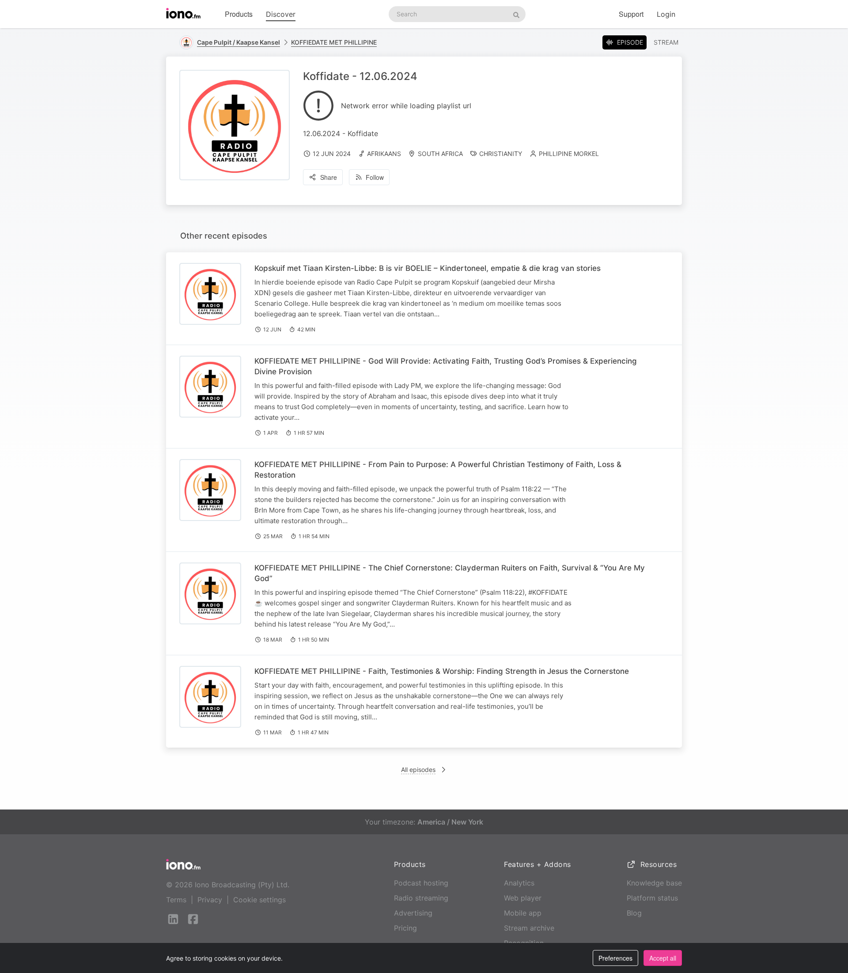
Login (666, 14)
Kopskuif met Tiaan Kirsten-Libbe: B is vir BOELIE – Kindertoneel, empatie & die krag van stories (427, 268)
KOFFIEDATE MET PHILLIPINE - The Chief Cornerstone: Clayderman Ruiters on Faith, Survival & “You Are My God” (449, 573)
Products (239, 14)
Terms (176, 899)
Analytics (519, 882)
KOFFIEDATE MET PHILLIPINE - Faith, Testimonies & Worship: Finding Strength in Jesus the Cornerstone (441, 671)
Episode (630, 42)
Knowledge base (654, 882)
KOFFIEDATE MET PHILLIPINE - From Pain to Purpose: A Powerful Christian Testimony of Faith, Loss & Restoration (437, 469)
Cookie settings (259, 899)
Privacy (209, 899)
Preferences (615, 958)
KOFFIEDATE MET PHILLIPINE (334, 42)
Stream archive (529, 928)
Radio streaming (421, 897)
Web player (522, 897)
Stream (666, 42)
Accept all (662, 958)
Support (631, 14)
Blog (634, 912)
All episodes (418, 769)
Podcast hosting (421, 882)
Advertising (413, 912)
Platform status (652, 897)
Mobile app (522, 912)
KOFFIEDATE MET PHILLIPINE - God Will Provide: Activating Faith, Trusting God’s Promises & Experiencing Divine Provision (445, 366)
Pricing (405, 928)
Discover (280, 14)
